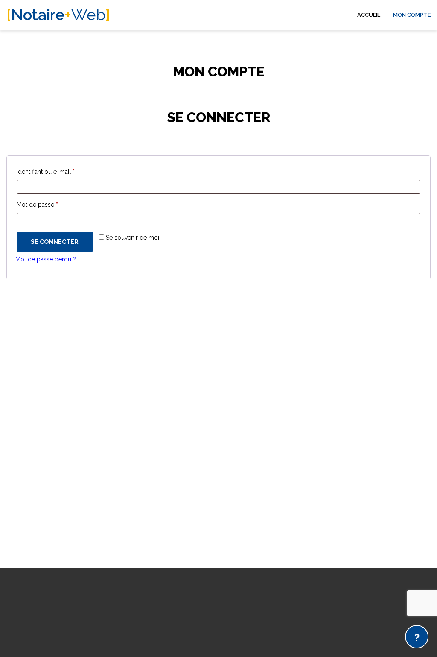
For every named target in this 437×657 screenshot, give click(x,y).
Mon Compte (412, 15)
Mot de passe (52, 204)
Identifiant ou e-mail (61, 171)
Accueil (368, 15)
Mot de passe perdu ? (45, 259)
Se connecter (55, 241)
